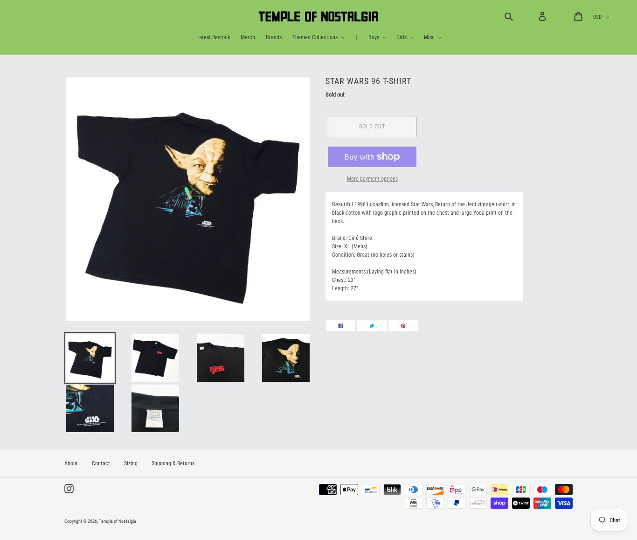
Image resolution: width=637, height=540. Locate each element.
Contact (101, 463)
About (71, 463)
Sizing (131, 463)
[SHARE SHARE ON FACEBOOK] (340, 325)
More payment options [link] (372, 178)
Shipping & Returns (173, 463)
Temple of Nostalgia (117, 521)
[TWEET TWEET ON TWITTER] (372, 325)
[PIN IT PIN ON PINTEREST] (403, 325)
